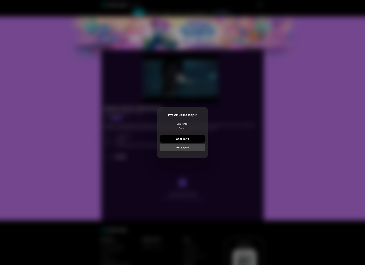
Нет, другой (182, 147)
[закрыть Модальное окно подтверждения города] (204, 111)
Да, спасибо (182, 138)
